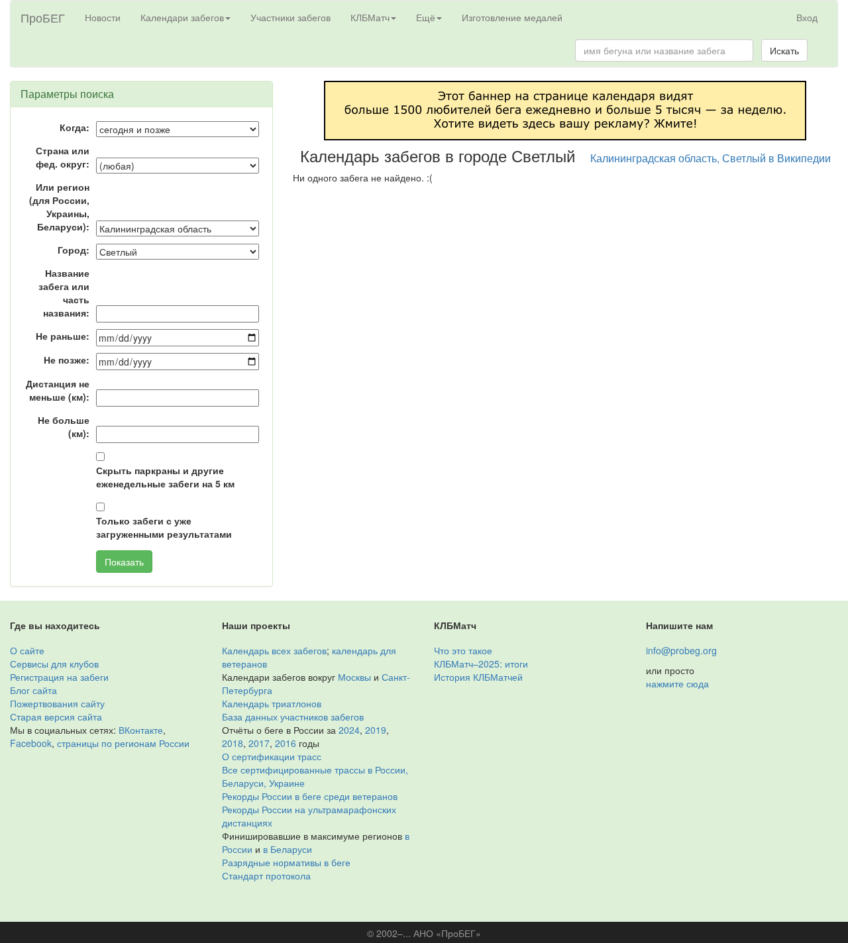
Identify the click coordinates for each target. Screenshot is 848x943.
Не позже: (66, 359)
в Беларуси (287, 849)
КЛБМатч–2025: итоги (481, 663)
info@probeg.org (681, 650)
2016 (285, 743)
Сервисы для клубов (54, 663)
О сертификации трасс (271, 756)
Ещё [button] (425, 17)
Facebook (31, 743)
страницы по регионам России (123, 743)
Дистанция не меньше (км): (57, 390)
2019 (375, 729)
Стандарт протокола (266, 875)
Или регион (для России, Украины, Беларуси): (59, 206)
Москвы (354, 676)
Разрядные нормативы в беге (286, 862)
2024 (349, 729)
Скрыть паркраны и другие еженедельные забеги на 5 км (165, 477)
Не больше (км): (63, 426)
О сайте (27, 650)
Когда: (74, 127)
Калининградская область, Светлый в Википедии (710, 157)
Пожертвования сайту (57, 703)
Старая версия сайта (56, 716)
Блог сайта (33, 690)
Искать (784, 50)
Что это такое (463, 650)
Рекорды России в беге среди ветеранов (310, 796)
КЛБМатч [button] (370, 17)
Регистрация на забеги (59, 676)
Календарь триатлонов (271, 703)
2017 (259, 743)
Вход (807, 17)
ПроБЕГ (43, 17)
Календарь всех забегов (274, 650)
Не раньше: (62, 335)
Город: (73, 249)
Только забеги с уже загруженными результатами (164, 527)
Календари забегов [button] (182, 17)
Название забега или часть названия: (63, 292)
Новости (103, 17)
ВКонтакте (141, 729)
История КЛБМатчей (478, 676)
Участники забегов (290, 17)
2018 (232, 743)
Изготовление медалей (512, 17)
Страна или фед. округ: (62, 157)
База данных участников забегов (293, 716)
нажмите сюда (677, 683)
